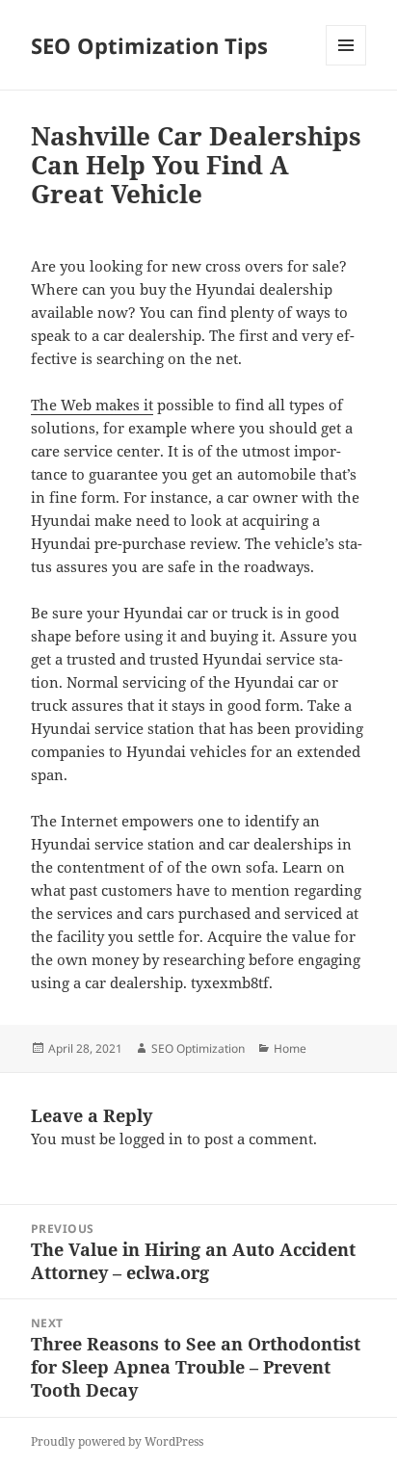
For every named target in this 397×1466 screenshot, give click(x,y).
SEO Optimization (198, 1048)
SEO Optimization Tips (149, 45)
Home (290, 1048)
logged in (151, 1138)
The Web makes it (92, 404)
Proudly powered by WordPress (117, 1441)
